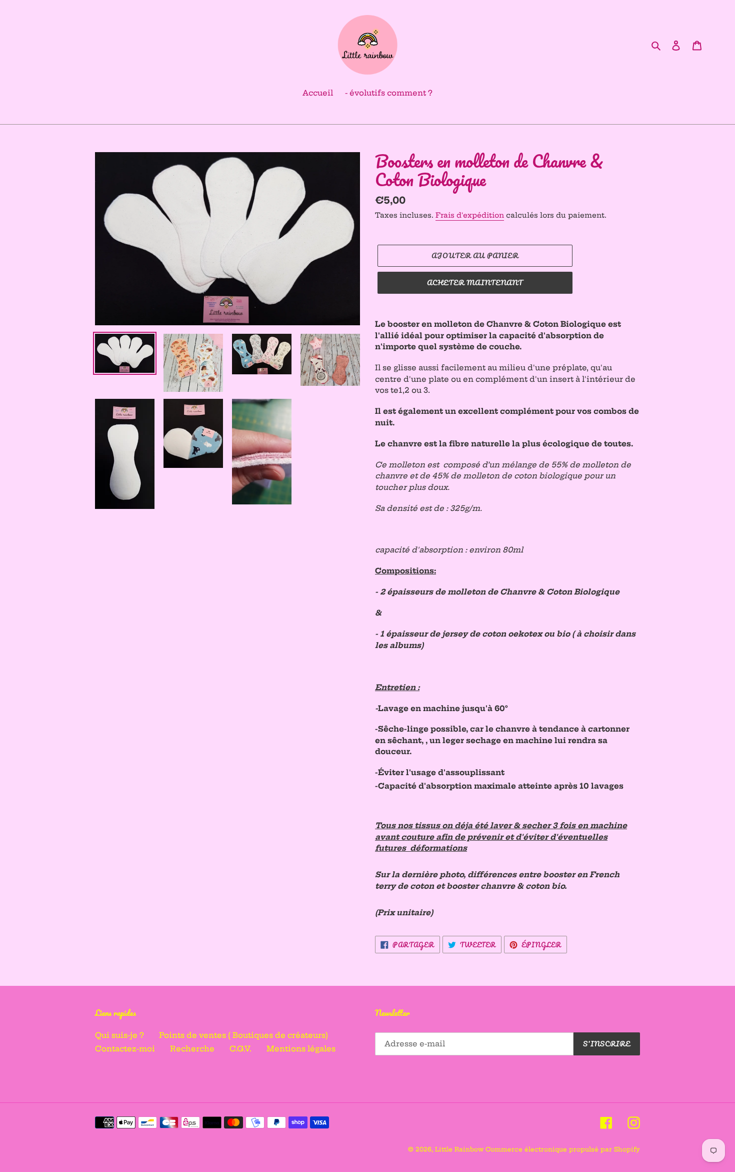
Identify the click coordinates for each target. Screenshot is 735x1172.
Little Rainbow (460, 1149)
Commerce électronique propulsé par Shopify (563, 1149)
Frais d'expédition (470, 215)
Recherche (192, 1048)
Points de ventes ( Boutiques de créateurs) (243, 1035)
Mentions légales (301, 1048)
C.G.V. (241, 1048)
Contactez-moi (125, 1048)
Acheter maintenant (475, 282)
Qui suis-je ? (119, 1035)
